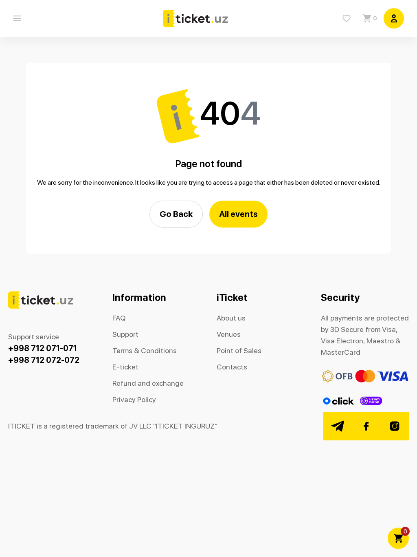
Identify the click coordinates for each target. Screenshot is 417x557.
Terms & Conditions (144, 350)
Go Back (176, 214)
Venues (229, 334)
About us (231, 318)
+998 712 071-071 (42, 348)
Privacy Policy (134, 399)
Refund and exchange (148, 383)
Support (125, 334)
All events (238, 214)
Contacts (232, 366)
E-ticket (125, 366)
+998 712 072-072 (43, 360)
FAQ (118, 318)
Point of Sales (239, 350)
